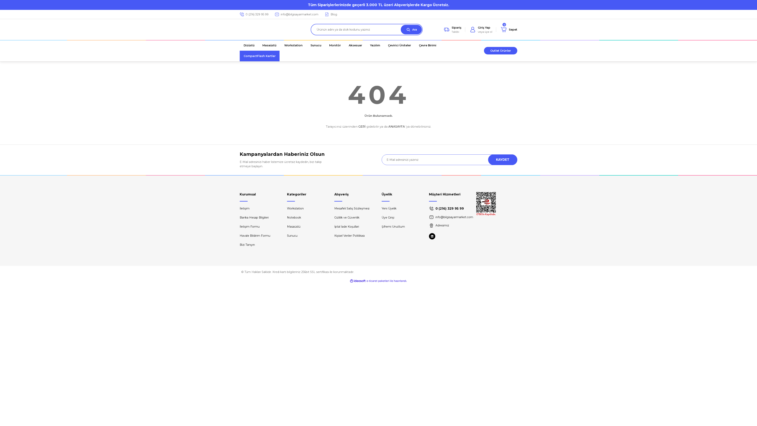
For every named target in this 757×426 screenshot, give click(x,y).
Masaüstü (293, 226)
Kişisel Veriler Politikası (349, 235)
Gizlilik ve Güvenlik (346, 217)
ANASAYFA (396, 126)
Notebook (294, 217)
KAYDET (502, 160)
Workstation (295, 208)
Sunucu (292, 235)
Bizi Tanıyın (247, 245)
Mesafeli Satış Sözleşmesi (351, 208)
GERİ (362, 126)
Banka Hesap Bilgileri (254, 217)
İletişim (245, 208)
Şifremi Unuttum (393, 226)
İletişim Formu (250, 226)
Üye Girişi (388, 217)
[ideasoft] (358, 281)
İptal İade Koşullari (346, 226)
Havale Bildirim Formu (255, 235)
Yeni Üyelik (389, 208)
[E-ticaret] (378, 281)
